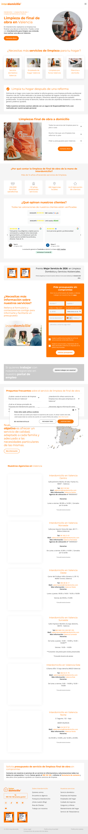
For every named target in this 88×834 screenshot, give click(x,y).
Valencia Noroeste (70, 540)
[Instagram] (6, 803)
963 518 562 (64, 488)
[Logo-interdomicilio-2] (12, 789)
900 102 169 (47, 775)
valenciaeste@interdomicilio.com (65, 675)
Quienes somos (37, 792)
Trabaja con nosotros (40, 808)
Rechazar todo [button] (47, 421)
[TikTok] (11, 803)
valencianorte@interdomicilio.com (65, 729)
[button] (85, 4)
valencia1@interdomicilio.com (65, 490)
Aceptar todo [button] (65, 421)
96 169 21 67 (64, 535)
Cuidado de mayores (67, 802)
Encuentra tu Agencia (39, 796)
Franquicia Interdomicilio (41, 799)
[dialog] (44, 417)
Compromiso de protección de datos (36, 831)
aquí (74, 295)
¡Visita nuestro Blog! (39, 802)
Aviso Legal (27, 829)
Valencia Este (70, 677)
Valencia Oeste (70, 587)
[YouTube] (6, 808)
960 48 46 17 (64, 583)
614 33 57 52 (64, 727)
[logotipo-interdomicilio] (11, 3)
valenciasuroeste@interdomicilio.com (65, 632)
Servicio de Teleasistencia (69, 812)
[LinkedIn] (22, 803)
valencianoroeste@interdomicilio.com (65, 538)
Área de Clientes (38, 805)
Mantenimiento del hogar (69, 808)
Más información (63, 417)
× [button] (75, 409)
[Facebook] (17, 803)
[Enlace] (13, 67)
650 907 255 (69, 630)
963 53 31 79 (64, 673)
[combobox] (69, 318)
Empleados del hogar (68, 799)
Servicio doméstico (67, 792)
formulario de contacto (71, 775)
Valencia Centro (70, 492)
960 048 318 (59, 630)
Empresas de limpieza (68, 796)
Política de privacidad (51, 829)
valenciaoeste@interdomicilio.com (65, 585)
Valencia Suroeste (70, 634)
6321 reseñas (61, 249)
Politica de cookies (77, 829)
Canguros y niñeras (67, 805)
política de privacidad (64, 338)
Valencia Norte (70, 731)
